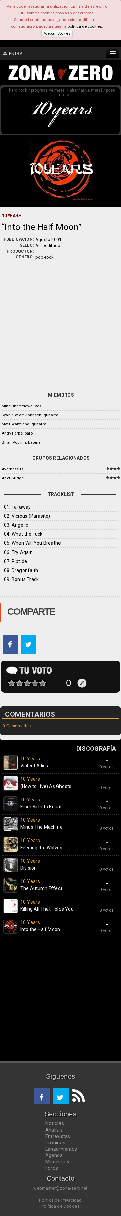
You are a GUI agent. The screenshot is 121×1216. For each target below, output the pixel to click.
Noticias (54, 1123)
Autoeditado (48, 245)
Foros (51, 1168)
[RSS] (77, 1096)
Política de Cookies (60, 1206)
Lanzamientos (61, 1149)
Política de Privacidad (60, 1200)
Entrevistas (57, 1136)
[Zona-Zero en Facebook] (42, 1096)
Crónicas (55, 1142)
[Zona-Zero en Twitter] (61, 1096)
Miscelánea (58, 1161)
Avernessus (12, 469)
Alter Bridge (13, 478)
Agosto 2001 (48, 239)
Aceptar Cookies (57, 33)
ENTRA (15, 53)
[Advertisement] (60, 324)
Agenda (54, 1155)
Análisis (54, 1130)
